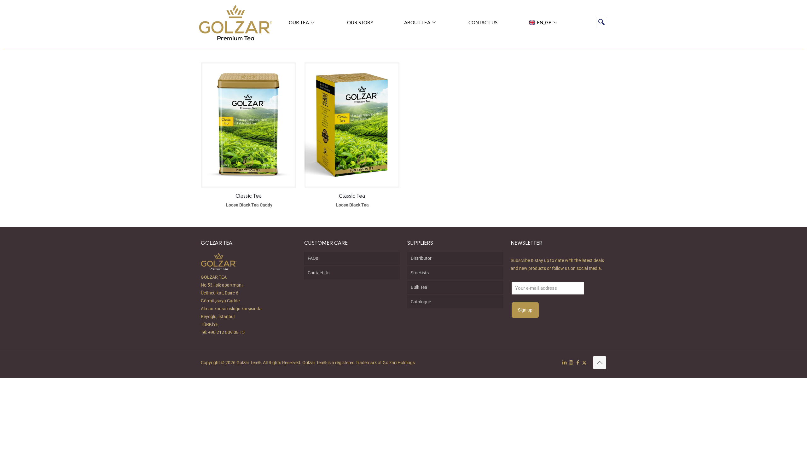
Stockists (420, 272)
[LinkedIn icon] (564, 362)
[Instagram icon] (571, 362)
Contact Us (318, 272)
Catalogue (421, 301)
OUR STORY (360, 22)
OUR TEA (299, 22)
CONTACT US (482, 22)
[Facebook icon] (577, 362)
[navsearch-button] (601, 22)
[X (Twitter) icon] (584, 362)
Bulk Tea (419, 287)
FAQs (313, 258)
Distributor (421, 258)
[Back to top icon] (599, 362)
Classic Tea (248, 196)
